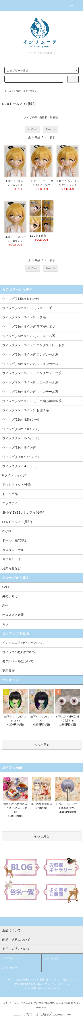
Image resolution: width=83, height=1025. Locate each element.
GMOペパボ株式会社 (59, 1003)
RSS (50, 988)
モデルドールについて (17, 661)
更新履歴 (8, 670)
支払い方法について (26, 979)
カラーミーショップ (13, 1003)
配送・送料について (50, 979)
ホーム (7, 91)
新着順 (54, 117)
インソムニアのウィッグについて (25, 642)
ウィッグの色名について (19, 652)
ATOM (57, 988)
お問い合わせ (9, 967)
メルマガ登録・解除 (33, 988)
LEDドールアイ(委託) (25, 91)
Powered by (19, 1015)
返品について (69, 979)
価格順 (43, 117)
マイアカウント (10, 958)
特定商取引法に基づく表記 (28, 984)
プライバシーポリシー (56, 984)
